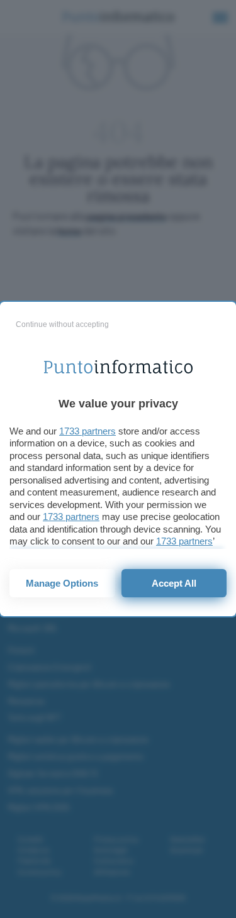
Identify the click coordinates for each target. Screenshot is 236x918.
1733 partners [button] (87, 431)
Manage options (62, 583)
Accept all (174, 583)
